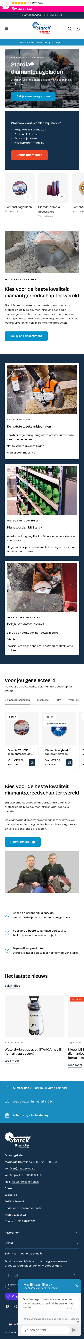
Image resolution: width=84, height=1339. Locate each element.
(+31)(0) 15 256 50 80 (22, 1168)
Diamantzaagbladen (18, 207)
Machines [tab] (43, 699)
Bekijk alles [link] (12, 986)
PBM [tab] (58, 699)
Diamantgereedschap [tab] (17, 699)
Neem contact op (22, 842)
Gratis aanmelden (29, 155)
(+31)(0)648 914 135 (31, 1175)
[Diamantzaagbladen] (20, 188)
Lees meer (12, 1061)
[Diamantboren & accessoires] (53, 188)
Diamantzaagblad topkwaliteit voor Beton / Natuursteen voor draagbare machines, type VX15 (58, 752)
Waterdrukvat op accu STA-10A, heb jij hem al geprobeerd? (33, 1051)
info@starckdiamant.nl (25, 1181)
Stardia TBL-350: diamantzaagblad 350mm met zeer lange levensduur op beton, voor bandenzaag (21, 752)
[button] (6, 28)
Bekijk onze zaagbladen (33, 96)
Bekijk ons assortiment (26, 336)
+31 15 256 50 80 (52, 15)
